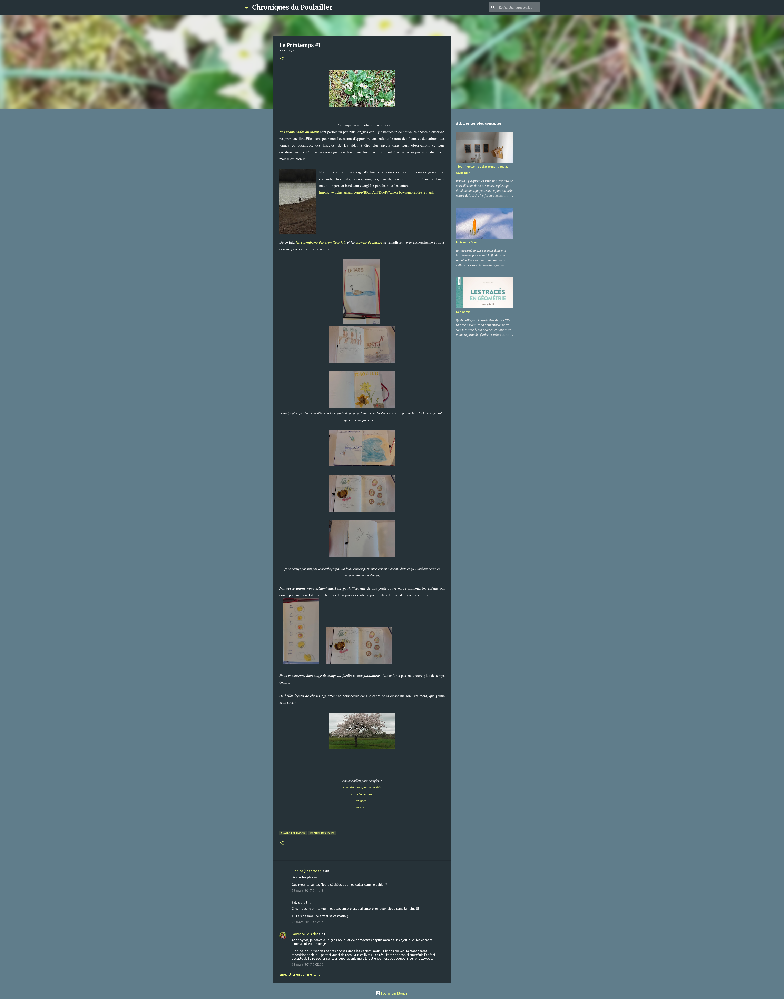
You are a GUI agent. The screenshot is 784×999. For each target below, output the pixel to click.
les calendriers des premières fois (321, 242)
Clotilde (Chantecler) (307, 871)
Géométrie (463, 312)
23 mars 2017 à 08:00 (307, 964)
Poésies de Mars (467, 242)
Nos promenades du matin (299, 131)
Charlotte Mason (293, 833)
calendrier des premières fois (362, 787)
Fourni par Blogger (394, 993)
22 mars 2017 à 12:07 (307, 922)
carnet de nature (362, 793)
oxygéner (362, 800)
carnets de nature (369, 242)
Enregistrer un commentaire (299, 974)
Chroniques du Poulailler (292, 7)
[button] (281, 59)
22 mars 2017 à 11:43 (307, 890)
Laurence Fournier (305, 934)
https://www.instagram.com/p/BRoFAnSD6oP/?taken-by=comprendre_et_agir (376, 192)
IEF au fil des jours (322, 833)
